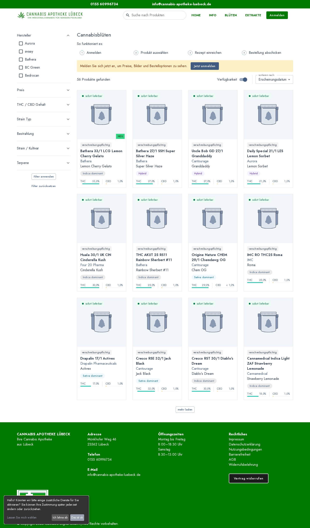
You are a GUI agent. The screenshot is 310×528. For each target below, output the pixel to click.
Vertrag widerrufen (248, 478)
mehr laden (185, 410)
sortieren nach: (267, 75)
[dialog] (46, 510)
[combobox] (154, 15)
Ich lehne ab (60, 517)
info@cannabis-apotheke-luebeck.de (114, 474)
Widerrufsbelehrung (243, 464)
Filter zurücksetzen (44, 186)
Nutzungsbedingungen (245, 449)
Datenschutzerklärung (244, 444)
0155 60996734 (100, 459)
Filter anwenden (44, 177)
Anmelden (277, 15)
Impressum (236, 439)
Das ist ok (77, 517)
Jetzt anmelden (205, 66)
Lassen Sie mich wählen (21, 517)
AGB (232, 459)
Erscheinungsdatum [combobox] (272, 79)
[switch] (245, 80)
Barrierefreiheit (239, 454)
